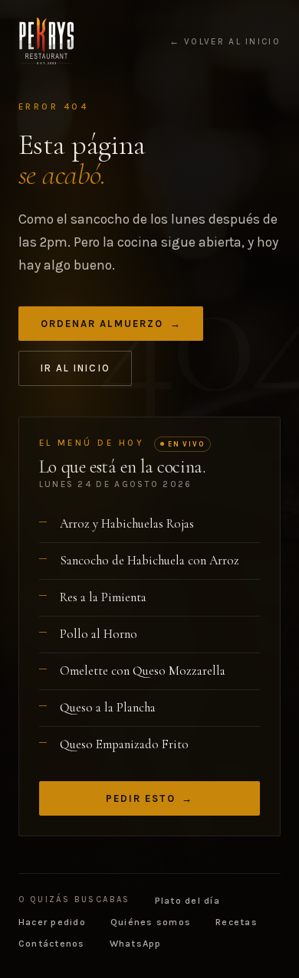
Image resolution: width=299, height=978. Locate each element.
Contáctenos (51, 943)
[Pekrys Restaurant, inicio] (46, 41)
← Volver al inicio (225, 42)
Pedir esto (150, 798)
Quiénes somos (150, 922)
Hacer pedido (52, 922)
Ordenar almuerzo (111, 323)
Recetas (236, 922)
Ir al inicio (75, 368)
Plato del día (187, 900)
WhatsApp (136, 943)
